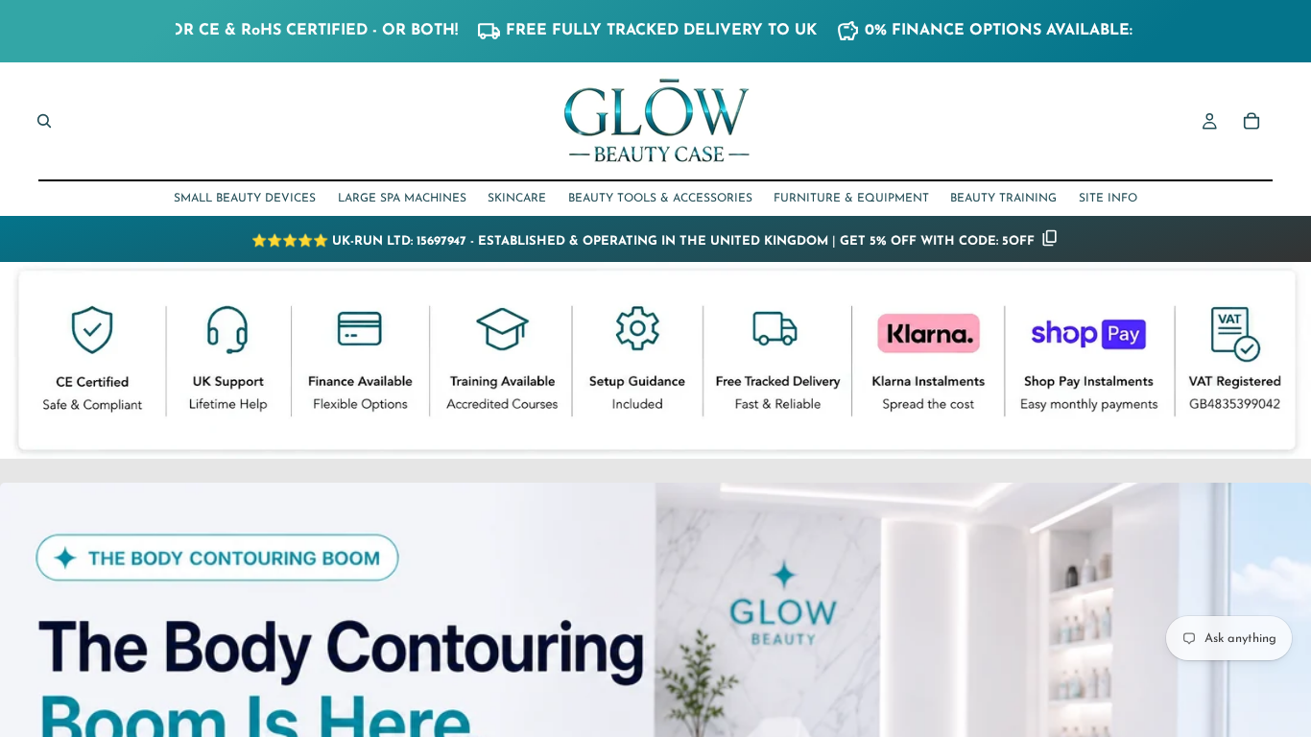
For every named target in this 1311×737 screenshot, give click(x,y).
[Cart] (1251, 121)
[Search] (44, 121)
